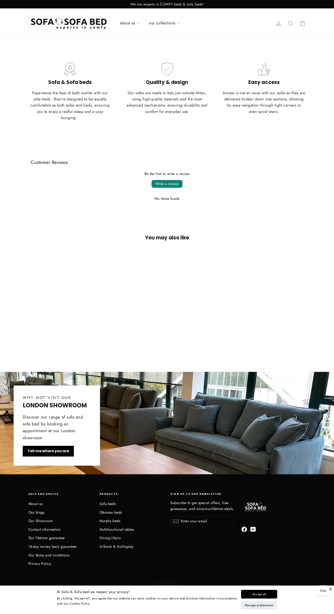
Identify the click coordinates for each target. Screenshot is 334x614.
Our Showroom (40, 520)
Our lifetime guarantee (46, 537)
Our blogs (36, 512)
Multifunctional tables (117, 529)
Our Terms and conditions (48, 555)
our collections (163, 23)
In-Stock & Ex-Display (117, 546)
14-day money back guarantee (52, 546)
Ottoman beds (111, 512)
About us (35, 503)
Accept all (259, 594)
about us (128, 23)
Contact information (44, 529)
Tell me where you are (48, 451)
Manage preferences (259, 605)
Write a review (167, 183)
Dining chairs (110, 537)
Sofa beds (108, 503)
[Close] (330, 589)
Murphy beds (110, 520)
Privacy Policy (39, 563)
